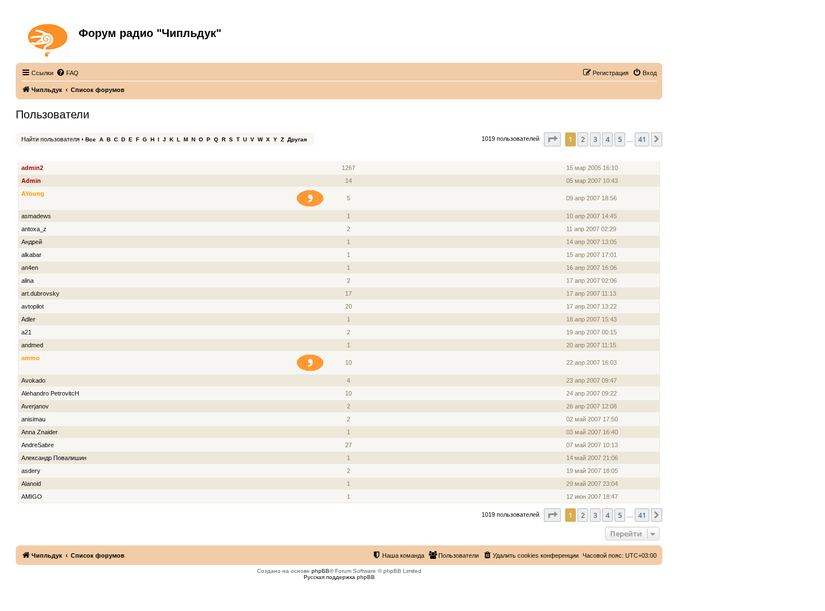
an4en (29, 267)
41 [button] (642, 139)
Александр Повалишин (53, 457)
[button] (552, 139)
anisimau (33, 419)
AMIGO (31, 496)
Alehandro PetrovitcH (50, 393)
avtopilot (32, 306)
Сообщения (349, 155)
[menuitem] (67, 73)
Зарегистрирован (593, 155)
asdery (30, 470)
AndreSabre (37, 445)
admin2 (32, 167)
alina (27, 280)
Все (90, 139)
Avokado (33, 380)
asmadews (36, 216)
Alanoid (31, 483)
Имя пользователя (50, 155)
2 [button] (583, 139)
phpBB (320, 571)
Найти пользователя (50, 139)
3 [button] (595, 139)
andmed (32, 345)
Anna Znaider (39, 432)
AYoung (32, 193)
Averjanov (35, 406)
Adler (28, 319)
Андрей (31, 241)
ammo (30, 358)
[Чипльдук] (49, 38)
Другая (297, 139)
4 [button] (607, 139)
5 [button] (620, 139)
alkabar (31, 254)
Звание (314, 155)
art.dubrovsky (40, 293)
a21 (26, 332)
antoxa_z (34, 229)
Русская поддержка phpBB (339, 577)
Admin (31, 180)
